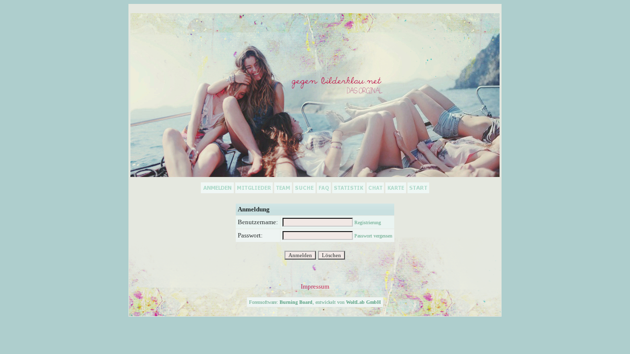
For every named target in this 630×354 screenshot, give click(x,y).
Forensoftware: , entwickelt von (315, 302)
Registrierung (367, 222)
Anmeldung (254, 209)
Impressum (315, 286)
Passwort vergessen (373, 235)
